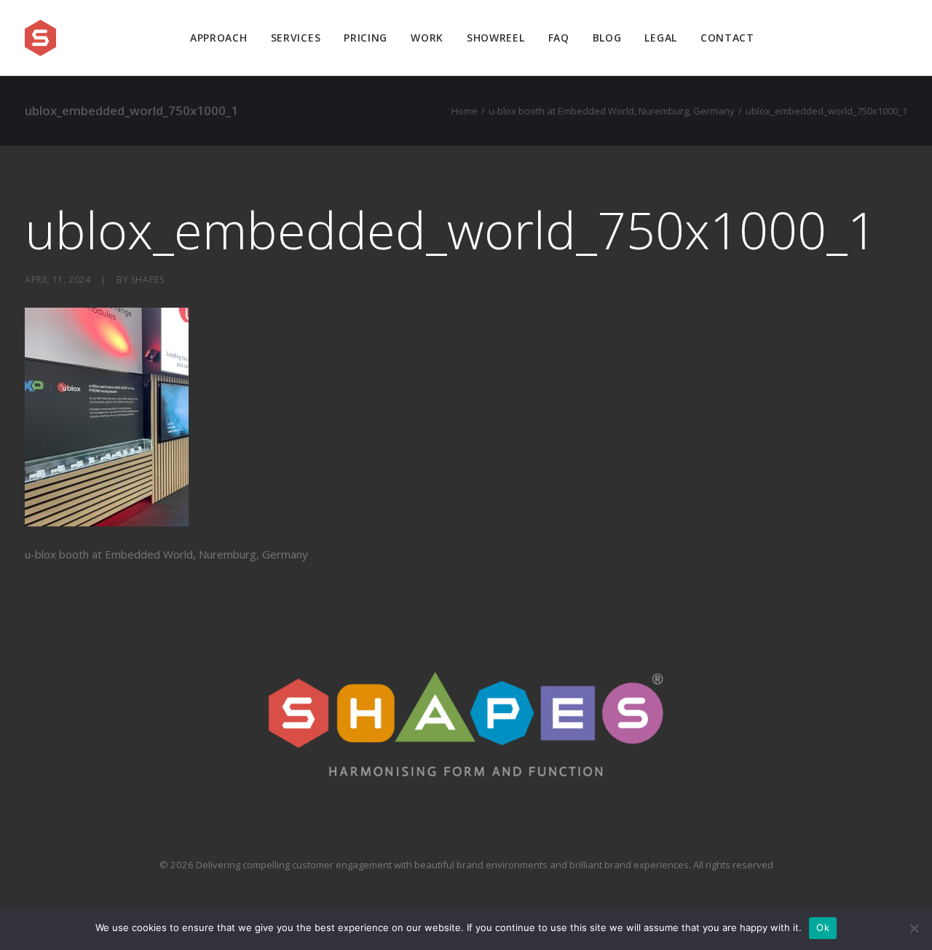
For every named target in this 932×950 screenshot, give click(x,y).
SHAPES (148, 279)
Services (296, 37)
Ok (822, 927)
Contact (727, 37)
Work (427, 37)
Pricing (365, 37)
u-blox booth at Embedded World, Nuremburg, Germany (612, 110)
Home (464, 110)
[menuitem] (219, 38)
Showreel (496, 37)
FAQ (558, 37)
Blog (607, 37)
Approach (219, 37)
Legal (660, 37)
